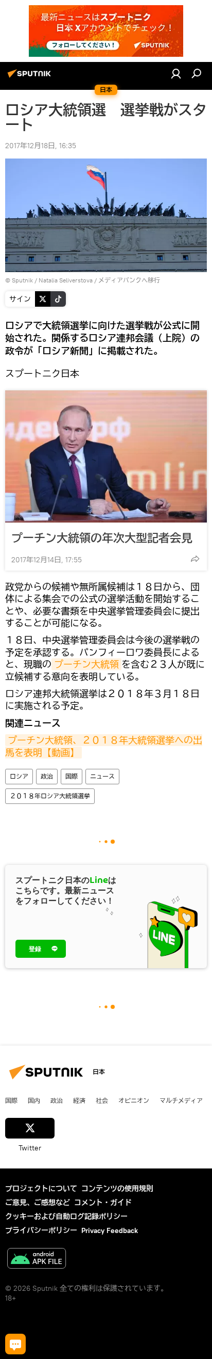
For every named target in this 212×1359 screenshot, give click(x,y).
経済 (79, 1100)
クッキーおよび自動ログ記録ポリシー (66, 1216)
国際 (71, 776)
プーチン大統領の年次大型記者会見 (101, 538)
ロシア (19, 776)
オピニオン (133, 1100)
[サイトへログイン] (176, 73)
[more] (195, 558)
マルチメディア (181, 1100)
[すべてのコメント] (15, 1344)
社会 (102, 1100)
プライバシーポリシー (41, 1230)
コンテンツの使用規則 (117, 1188)
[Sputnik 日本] (31, 77)
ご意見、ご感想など (37, 1202)
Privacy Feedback (109, 1230)
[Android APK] (37, 1259)
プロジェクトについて (41, 1188)
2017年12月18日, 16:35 (40, 145)
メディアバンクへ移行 (129, 280)
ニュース (102, 776)
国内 (34, 1100)
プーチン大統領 (86, 664)
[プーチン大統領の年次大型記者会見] (106, 456)
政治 (47, 776)
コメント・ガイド (103, 1202)
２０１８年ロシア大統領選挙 (50, 796)
